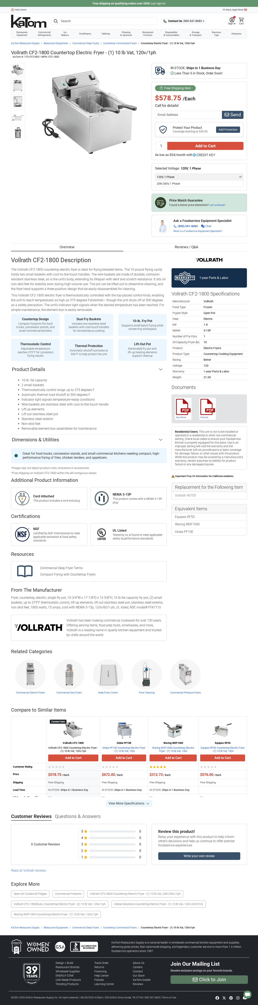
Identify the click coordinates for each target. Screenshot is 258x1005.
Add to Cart (205, 145)
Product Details (28, 369)
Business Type (216, 33)
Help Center (21, 9)
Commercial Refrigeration (44, 33)
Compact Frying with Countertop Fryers (68, 574)
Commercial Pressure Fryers (185, 692)
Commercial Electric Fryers (30, 692)
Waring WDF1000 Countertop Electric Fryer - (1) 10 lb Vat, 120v (173, 749)
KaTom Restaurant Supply (25, 43)
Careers (138, 967)
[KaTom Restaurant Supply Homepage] (28, 21)
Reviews (138, 984)
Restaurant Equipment (22, 33)
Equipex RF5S (185, 517)
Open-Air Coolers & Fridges (30, 893)
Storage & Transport (196, 33)
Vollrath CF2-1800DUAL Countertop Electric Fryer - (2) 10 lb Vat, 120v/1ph (60, 904)
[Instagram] (238, 998)
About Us (138, 962)
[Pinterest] (231, 998)
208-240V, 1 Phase (168, 183)
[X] (224, 998)
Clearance (236, 33)
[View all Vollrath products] (209, 259)
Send (235, 114)
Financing (100, 971)
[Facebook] (217, 998)
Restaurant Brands (67, 967)
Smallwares (85, 33)
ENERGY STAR (65, 975)
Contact (138, 971)
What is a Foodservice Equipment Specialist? (197, 231)
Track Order (101, 962)
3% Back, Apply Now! (233, 9)
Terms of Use (169, 997)
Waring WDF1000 (187, 524)
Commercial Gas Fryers (69, 692)
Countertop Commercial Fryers (120, 43)
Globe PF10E (184, 532)
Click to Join (212, 979)
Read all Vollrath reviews (28, 870)
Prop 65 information (197, 476)
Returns (99, 967)
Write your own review (199, 856)
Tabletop (105, 33)
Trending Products (67, 984)
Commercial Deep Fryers (85, 43)
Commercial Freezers (68, 893)
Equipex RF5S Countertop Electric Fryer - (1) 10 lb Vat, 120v (223, 749)
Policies (99, 979)
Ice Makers (65, 33)
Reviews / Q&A (186, 247)
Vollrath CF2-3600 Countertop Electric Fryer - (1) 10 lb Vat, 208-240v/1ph (135, 893)
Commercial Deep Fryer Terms (61, 568)
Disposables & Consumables (171, 33)
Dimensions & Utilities (35, 440)
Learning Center (104, 984)
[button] (232, 21)
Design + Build (64, 962)
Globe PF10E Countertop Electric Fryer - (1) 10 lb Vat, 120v (123, 749)
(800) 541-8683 (188, 226)
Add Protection (228, 129)
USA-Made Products (68, 979)
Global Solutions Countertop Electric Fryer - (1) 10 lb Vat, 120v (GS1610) (158, 904)
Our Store (139, 975)
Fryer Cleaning (147, 692)
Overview (67, 247)
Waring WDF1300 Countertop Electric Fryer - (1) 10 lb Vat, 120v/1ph (56, 914)
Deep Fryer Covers (108, 692)
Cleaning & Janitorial (126, 33)
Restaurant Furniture (147, 33)
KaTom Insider (142, 979)
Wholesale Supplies (68, 971)
